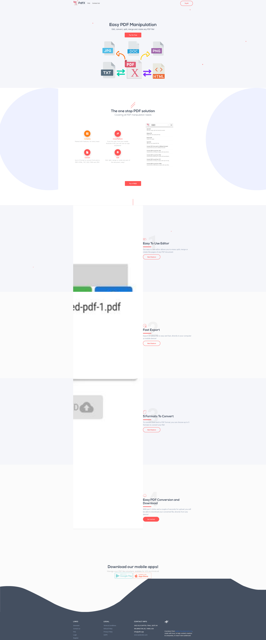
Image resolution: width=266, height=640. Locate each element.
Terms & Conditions (110, 625)
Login (75, 635)
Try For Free (133, 35)
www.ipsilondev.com (140, 635)
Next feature (151, 257)
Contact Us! (96, 3)
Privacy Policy (108, 632)
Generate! (76, 625)
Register (75, 638)
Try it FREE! (133, 183)
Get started (151, 519)
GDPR (105, 635)
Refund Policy (108, 628)
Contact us (76, 628)
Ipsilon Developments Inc (183, 631)
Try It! (186, 3)
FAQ (88, 3)
